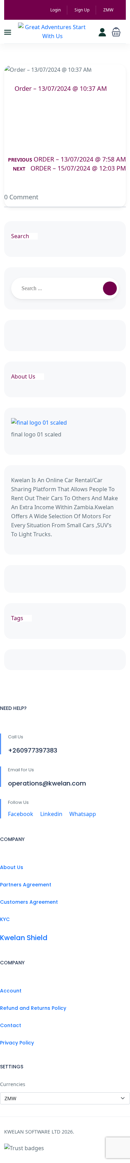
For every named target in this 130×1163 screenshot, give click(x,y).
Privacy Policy (17, 1042)
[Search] (110, 288)
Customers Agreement (29, 902)
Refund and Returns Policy (33, 1008)
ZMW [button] (108, 10)
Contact (10, 1025)
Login (55, 10)
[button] (116, 31)
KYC (5, 919)
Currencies (12, 1084)
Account (10, 990)
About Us (11, 867)
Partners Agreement (25, 884)
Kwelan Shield (23, 938)
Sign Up (82, 10)
